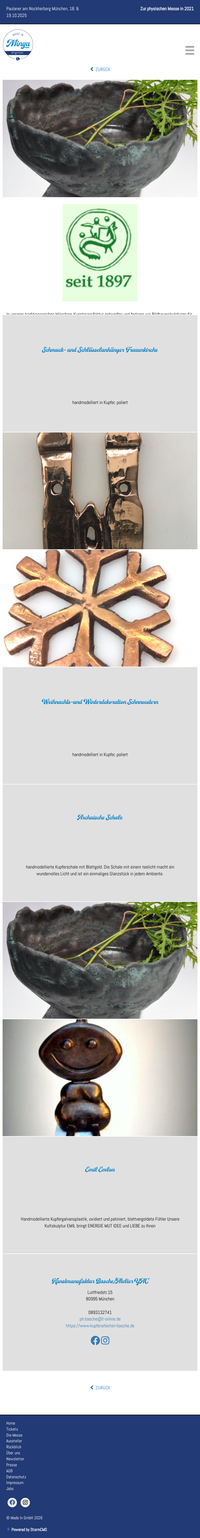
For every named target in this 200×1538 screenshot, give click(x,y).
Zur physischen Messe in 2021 (167, 8)
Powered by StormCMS (28, 1529)
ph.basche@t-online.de (100, 1319)
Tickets (12, 1429)
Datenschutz (16, 1477)
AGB (9, 1471)
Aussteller (14, 1441)
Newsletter (15, 1459)
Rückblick (13, 1447)
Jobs (10, 1488)
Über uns (13, 1453)
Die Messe (14, 1435)
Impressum (14, 1482)
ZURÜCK (102, 69)
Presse (11, 1465)
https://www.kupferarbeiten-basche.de (100, 1326)
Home (10, 1423)
